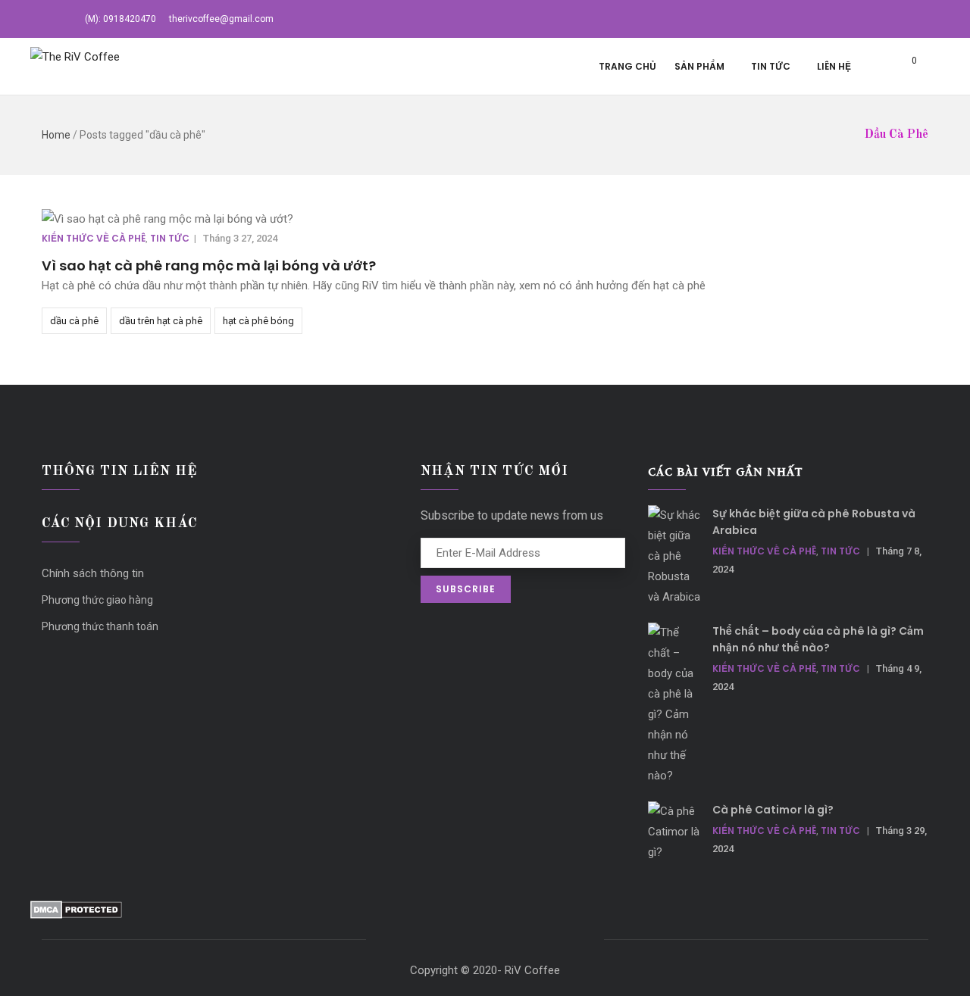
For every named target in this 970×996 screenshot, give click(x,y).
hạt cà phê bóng (258, 320)
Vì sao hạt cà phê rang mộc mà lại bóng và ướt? (209, 265)
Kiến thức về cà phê (94, 238)
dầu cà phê (74, 320)
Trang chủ (627, 66)
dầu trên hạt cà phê (160, 320)
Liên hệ (834, 66)
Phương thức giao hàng (97, 600)
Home (56, 135)
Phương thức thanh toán (100, 626)
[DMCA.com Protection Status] (76, 910)
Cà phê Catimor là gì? (773, 809)
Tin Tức (770, 66)
